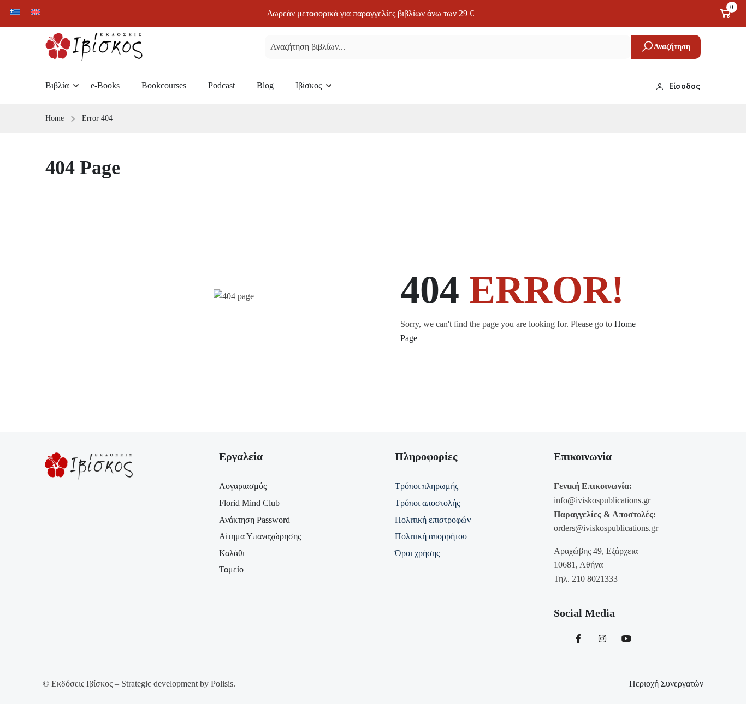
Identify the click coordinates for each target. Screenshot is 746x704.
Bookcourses (163, 85)
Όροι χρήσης (417, 553)
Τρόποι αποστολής (427, 503)
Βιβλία (57, 85)
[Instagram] (602, 638)
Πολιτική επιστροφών (433, 519)
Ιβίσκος (308, 85)
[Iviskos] (94, 46)
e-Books (105, 85)
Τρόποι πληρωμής (426, 486)
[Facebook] (578, 638)
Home (54, 118)
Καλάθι (232, 553)
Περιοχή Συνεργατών (666, 683)
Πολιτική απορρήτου (431, 536)
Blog (265, 85)
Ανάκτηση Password (254, 519)
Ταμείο (231, 569)
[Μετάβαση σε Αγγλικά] (35, 11)
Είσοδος (685, 86)
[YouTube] (626, 638)
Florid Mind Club (249, 503)
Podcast (221, 85)
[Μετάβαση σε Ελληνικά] (14, 11)
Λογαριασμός (243, 486)
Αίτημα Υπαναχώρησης (260, 536)
